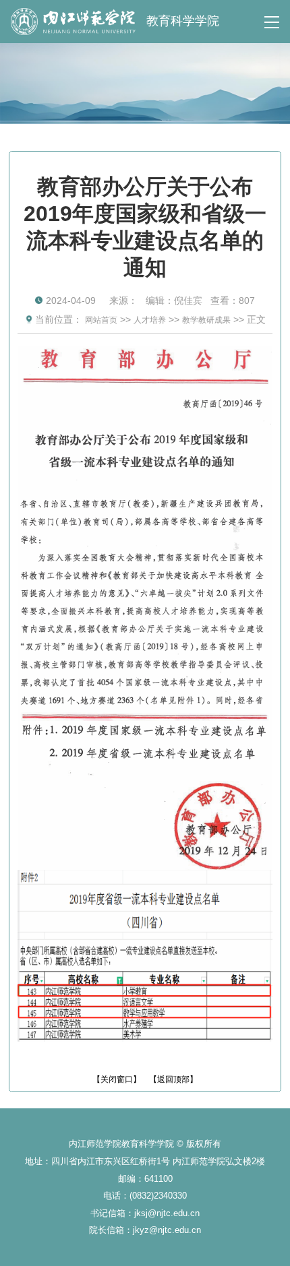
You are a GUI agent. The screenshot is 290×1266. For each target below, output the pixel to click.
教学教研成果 (206, 320)
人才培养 (150, 320)
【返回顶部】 (173, 1079)
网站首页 (101, 320)
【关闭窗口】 (116, 1079)
